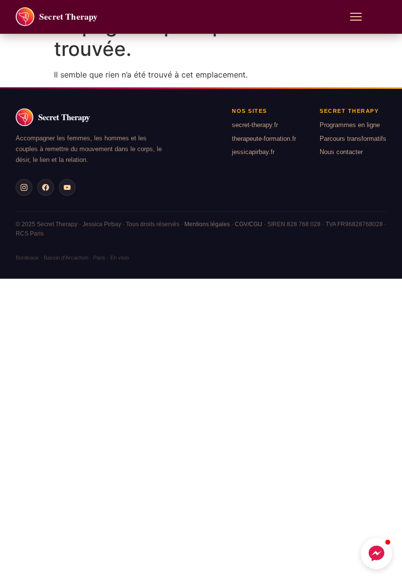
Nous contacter (341, 152)
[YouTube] (67, 187)
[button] (376, 553)
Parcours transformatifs (353, 138)
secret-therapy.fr (255, 125)
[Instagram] (24, 187)
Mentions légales (207, 224)
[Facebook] (45, 187)
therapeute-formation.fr (264, 138)
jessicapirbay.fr (253, 152)
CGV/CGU (248, 224)
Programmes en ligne (350, 125)
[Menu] (356, 16)
